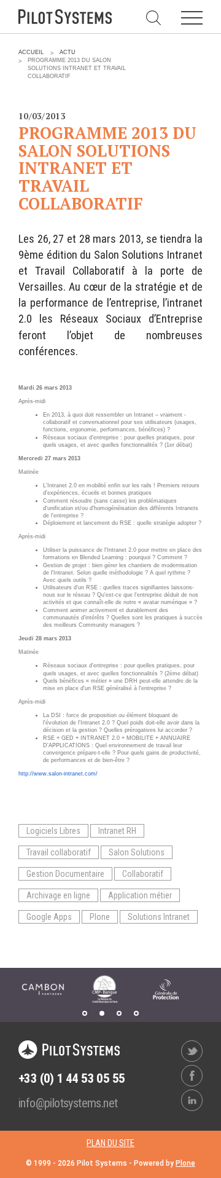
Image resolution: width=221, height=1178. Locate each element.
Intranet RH (117, 831)
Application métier (140, 895)
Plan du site (110, 1143)
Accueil (31, 52)
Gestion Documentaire (65, 874)
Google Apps (49, 917)
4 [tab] (136, 1013)
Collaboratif (142, 874)
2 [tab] (101, 1013)
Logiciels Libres (53, 831)
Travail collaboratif (58, 852)
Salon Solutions (137, 852)
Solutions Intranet (159, 917)
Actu (68, 52)
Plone (100, 917)
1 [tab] (84, 1013)
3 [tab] (119, 1013)
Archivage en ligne (58, 895)
